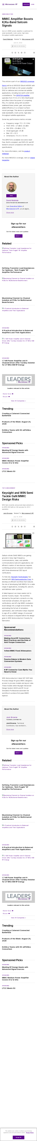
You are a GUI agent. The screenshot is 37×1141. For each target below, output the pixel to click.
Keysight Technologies (19, 577)
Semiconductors (7, 14)
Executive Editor (16, 206)
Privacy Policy (30, 1132)
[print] (34, 53)
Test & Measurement (8, 488)
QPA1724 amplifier (23, 95)
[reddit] (21, 53)
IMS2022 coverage (27, 81)
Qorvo (4, 85)
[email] (25, 53)
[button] (3, 4)
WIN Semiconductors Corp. (21, 579)
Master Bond (7, 394)
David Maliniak (8, 39)
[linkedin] (15, 53)
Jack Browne (7, 513)
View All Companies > (18, 401)
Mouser (5, 396)
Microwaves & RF (28, 39)
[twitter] (18, 53)
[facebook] (12, 53)
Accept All (18, 1137)
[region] (18, 1134)
